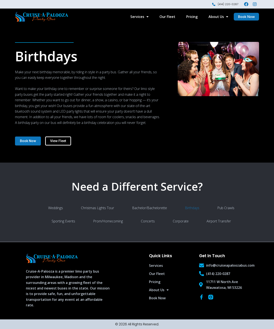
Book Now (157, 298)
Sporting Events (63, 221)
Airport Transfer (219, 221)
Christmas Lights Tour (97, 208)
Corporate (181, 221)
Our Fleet (167, 16)
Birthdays (192, 208)
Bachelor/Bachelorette (149, 208)
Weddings (55, 208)
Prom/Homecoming (108, 221)
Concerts (148, 221)
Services (137, 16)
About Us (216, 16)
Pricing (192, 16)
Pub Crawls (225, 208)
